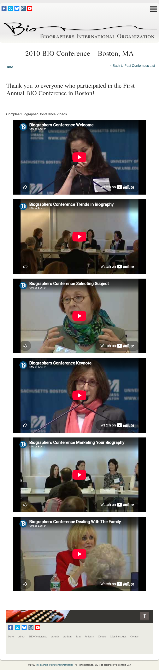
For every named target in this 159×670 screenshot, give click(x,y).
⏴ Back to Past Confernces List (132, 65)
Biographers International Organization (97, 36)
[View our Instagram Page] (23, 9)
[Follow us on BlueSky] (16, 9)
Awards (55, 636)
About (21, 636)
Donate (102, 636)
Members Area (118, 636)
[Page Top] (146, 617)
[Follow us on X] (10, 9)
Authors (67, 636)
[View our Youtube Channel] (29, 9)
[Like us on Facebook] (4, 9)
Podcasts (89, 636)
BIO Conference (38, 636)
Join (78, 636)
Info (10, 67)
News (11, 636)
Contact (134, 636)
